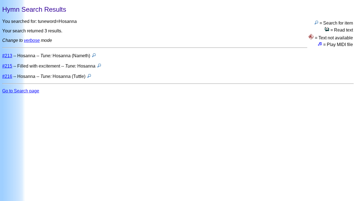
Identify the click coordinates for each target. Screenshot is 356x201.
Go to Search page (20, 90)
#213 (7, 55)
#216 (7, 76)
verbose (32, 40)
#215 (7, 66)
